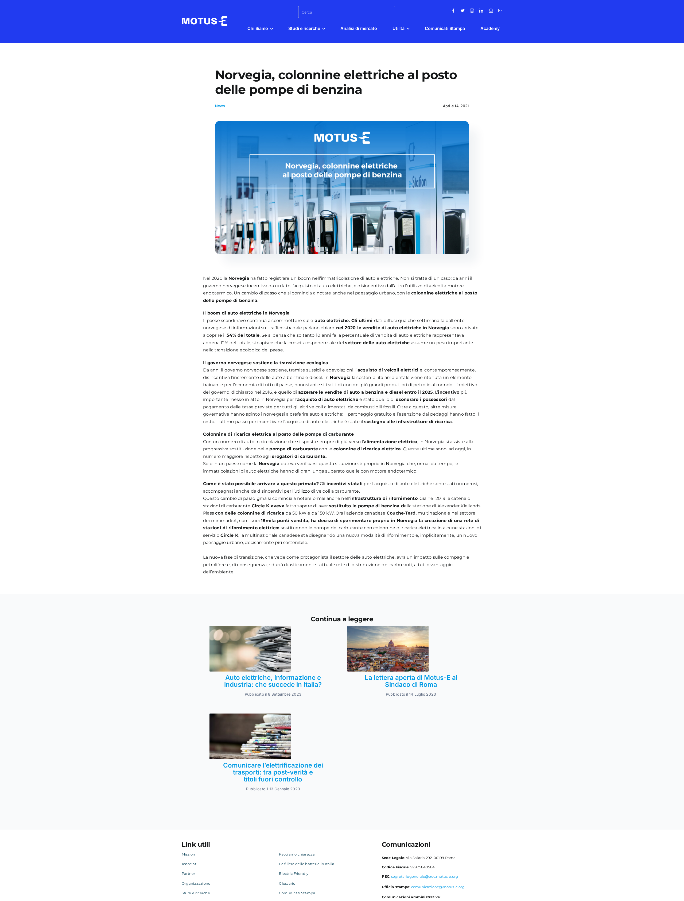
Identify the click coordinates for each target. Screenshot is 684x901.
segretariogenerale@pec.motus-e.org (424, 876)
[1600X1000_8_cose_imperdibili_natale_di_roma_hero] (388, 627)
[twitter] (463, 11)
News (220, 105)
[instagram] (472, 11)
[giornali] (250, 715)
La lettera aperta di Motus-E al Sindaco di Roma (411, 681)
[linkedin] (481, 11)
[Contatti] (491, 11)
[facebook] (453, 11)
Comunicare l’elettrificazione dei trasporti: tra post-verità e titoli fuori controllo (273, 772)
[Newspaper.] (250, 627)
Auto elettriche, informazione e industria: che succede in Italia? (273, 681)
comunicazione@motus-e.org (438, 887)
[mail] (500, 11)
